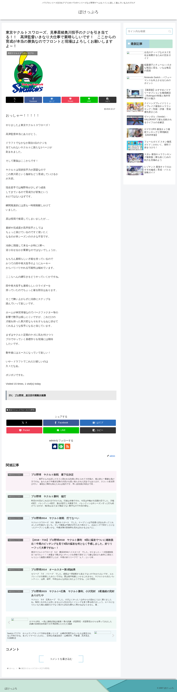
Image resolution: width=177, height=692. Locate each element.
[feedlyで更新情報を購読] (61, 446)
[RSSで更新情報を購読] (67, 446)
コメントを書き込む (61, 659)
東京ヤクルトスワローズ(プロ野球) (22, 410)
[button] (107, 100)
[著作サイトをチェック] (55, 446)
